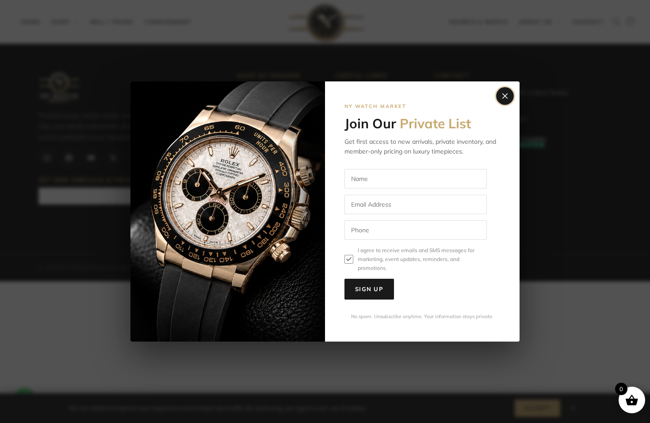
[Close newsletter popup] (505, 96)
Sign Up (369, 288)
